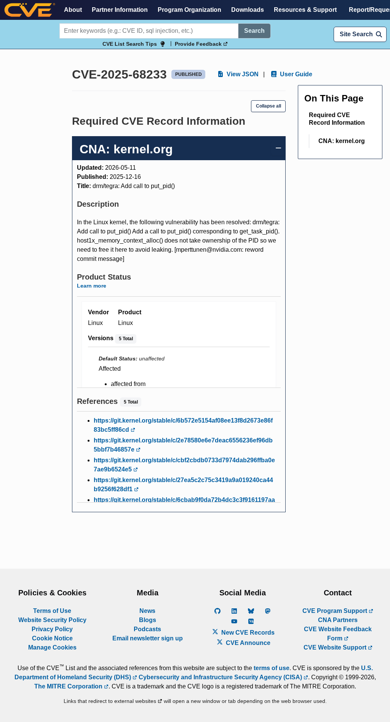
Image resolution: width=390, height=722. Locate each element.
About (73, 9)
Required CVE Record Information (337, 119)
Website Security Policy (52, 620)
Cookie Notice (52, 638)
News (147, 611)
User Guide (295, 74)
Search (254, 30)
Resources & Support (305, 9)
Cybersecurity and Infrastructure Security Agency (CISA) (220, 677)
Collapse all (268, 106)
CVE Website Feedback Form (338, 634)
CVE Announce (247, 643)
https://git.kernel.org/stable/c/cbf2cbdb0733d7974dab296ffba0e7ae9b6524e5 (184, 465)
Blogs (147, 620)
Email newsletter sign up (147, 638)
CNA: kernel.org (341, 141)
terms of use (271, 668)
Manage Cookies (52, 647)
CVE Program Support (335, 611)
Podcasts (147, 629)
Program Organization (189, 9)
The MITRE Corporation (69, 686)
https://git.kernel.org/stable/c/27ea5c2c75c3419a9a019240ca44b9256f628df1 (183, 484)
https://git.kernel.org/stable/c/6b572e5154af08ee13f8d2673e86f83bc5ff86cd (183, 425)
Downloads (247, 9)
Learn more (91, 286)
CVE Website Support (336, 647)
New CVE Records (247, 632)
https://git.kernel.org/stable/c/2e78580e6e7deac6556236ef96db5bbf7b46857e (183, 445)
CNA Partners (338, 620)
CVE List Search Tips (129, 44)
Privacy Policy (52, 629)
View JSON (242, 74)
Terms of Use (52, 611)
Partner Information (120, 9)
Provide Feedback (199, 44)
